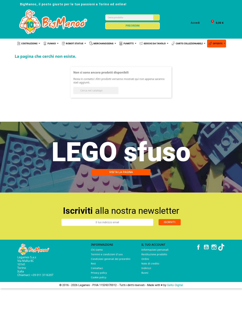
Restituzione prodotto (154, 254)
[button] (216, 23)
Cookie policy (98, 277)
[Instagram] (202, 4)
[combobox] (127, 17)
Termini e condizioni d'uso (107, 254)
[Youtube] (210, 4)
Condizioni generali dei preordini (110, 259)
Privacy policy (99, 272)
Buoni (144, 272)
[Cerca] (156, 17)
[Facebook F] (195, 4)
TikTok (221, 247)
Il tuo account (153, 245)
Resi (93, 263)
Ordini (145, 259)
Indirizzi (146, 268)
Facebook (198, 247)
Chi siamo (97, 249)
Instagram (214, 247)
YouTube (206, 247)
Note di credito (150, 263)
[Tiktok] (218, 4)
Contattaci (97, 268)
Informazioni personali (154, 249)
